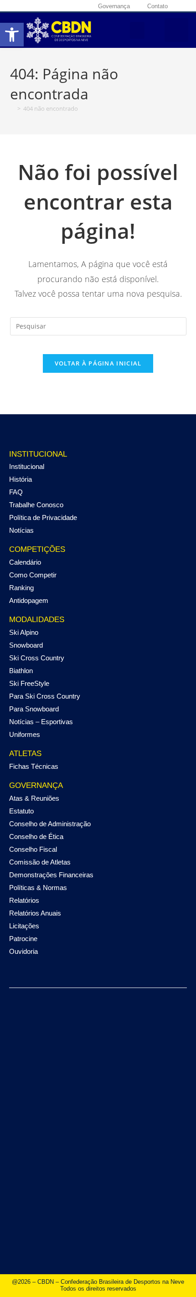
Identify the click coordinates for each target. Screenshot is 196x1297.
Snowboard (26, 645)
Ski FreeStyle (29, 683)
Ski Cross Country (36, 658)
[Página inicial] (12, 108)
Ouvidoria (23, 951)
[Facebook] (22, 6)
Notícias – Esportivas (41, 722)
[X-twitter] (44, 6)
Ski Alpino (23, 632)
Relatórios (24, 900)
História (20, 479)
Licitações (24, 926)
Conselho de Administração (50, 824)
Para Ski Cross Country (44, 696)
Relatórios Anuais (35, 913)
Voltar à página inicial (98, 363)
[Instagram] (33, 6)
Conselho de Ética (36, 836)
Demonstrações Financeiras (51, 875)
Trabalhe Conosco (36, 505)
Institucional (26, 466)
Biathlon (21, 670)
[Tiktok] (66, 6)
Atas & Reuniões (34, 798)
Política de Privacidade (43, 517)
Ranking (21, 588)
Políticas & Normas (38, 887)
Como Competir (33, 575)
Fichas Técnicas (33, 766)
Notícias (21, 530)
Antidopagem (28, 600)
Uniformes (24, 734)
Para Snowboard (34, 709)
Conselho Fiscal (33, 849)
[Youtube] (55, 6)
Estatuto (21, 811)
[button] (137, 30)
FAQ (16, 492)
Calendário (25, 562)
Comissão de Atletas (40, 862)
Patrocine (23, 938)
